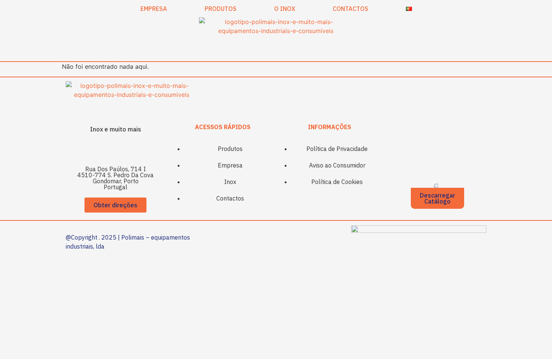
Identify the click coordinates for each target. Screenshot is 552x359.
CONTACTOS (350, 8)
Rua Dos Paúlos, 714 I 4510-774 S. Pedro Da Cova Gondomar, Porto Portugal (115, 178)
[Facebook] (105, 149)
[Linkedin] (125, 149)
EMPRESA (153, 8)
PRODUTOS (221, 8)
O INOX (284, 8)
